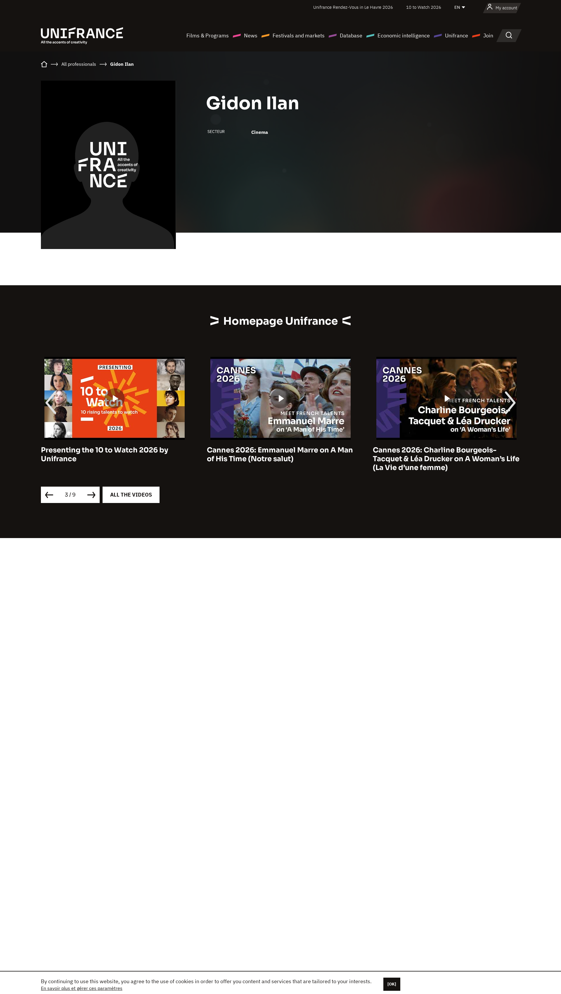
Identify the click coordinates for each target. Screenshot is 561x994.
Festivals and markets (299, 35)
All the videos (131, 494)
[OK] (391, 984)
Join (488, 35)
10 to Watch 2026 (423, 7)
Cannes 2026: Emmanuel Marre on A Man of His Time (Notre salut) (280, 454)
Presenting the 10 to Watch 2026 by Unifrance (104, 454)
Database (351, 35)
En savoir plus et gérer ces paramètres (81, 988)
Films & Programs (207, 35)
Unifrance (456, 35)
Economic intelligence (404, 35)
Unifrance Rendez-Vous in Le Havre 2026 (353, 7)
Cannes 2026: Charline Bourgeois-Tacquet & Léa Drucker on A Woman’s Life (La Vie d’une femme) (446, 459)
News (250, 35)
